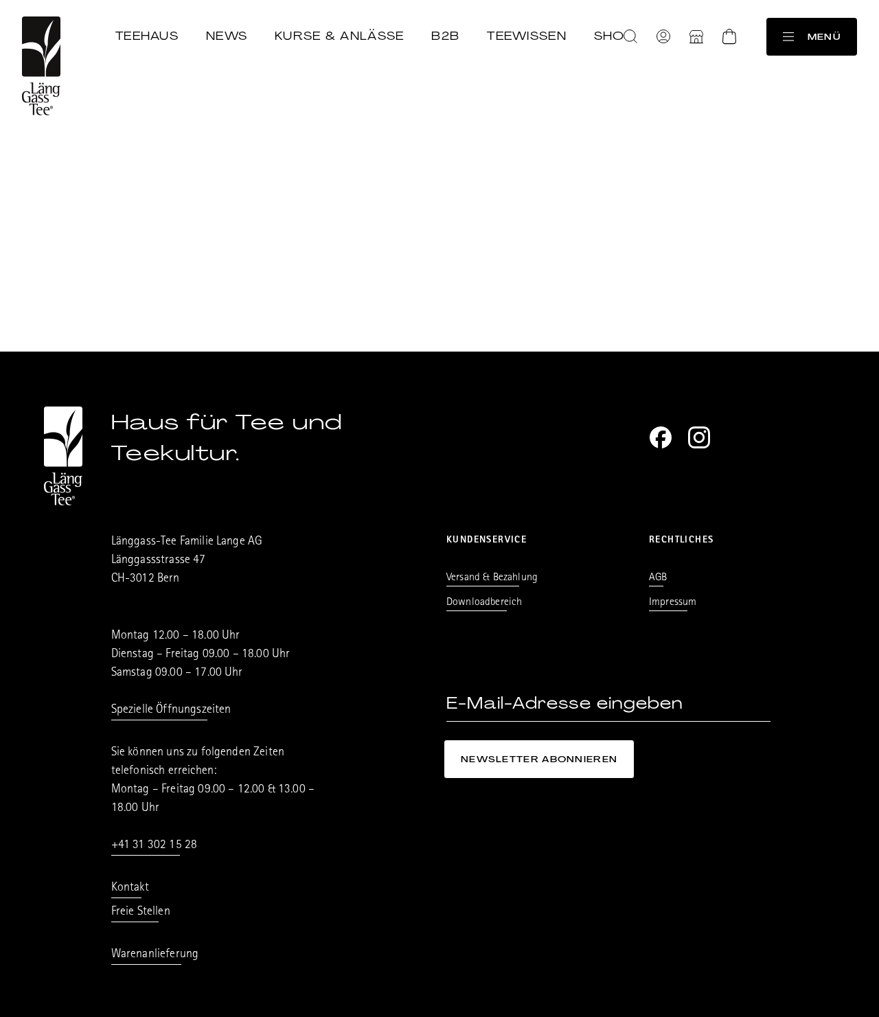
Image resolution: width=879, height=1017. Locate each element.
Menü (824, 37)
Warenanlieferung (155, 955)
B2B (445, 35)
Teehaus (147, 35)
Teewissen (527, 35)
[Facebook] (661, 437)
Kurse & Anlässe (339, 35)
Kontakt (130, 888)
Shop (614, 35)
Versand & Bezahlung (492, 578)
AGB (658, 578)
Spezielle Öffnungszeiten (171, 711)
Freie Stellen (140, 912)
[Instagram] (699, 437)
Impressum (672, 602)
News (226, 35)
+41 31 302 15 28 (154, 846)
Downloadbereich (484, 602)
